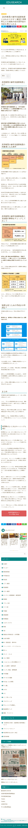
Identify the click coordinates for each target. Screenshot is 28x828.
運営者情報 (6, 736)
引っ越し (5, 685)
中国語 (5, 611)
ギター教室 (6, 591)
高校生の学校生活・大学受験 (11, 634)
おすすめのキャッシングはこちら (14, 513)
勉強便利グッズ (7, 709)
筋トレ (5, 650)
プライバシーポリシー (9, 728)
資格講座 (5, 615)
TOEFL (3, 801)
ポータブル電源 (7, 677)
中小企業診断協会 (6, 807)
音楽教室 (5, 587)
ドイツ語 (5, 607)
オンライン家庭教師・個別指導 (12, 595)
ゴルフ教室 (6, 658)
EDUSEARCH (14, 2)
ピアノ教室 (6, 583)
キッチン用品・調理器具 (10, 669)
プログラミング (7, 701)
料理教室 (5, 618)
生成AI (5, 564)
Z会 (4, 630)
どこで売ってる (7, 697)
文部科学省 (4, 804)
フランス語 (6, 603)
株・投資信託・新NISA (9, 642)
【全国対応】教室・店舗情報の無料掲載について (14, 723)
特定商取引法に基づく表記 (10, 732)
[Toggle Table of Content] (7, 76)
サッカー (5, 567)
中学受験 (5, 673)
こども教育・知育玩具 (9, 666)
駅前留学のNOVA (6, 790)
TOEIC (3, 799)
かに (4, 693)
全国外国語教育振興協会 (8, 793)
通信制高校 (6, 571)
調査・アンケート (8, 713)
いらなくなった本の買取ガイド (12, 662)
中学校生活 (6, 575)
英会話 (5, 579)
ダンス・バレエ (7, 654)
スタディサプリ (7, 622)
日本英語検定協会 (6, 796)
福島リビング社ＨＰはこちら (9, 779)
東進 (4, 626)
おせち (5, 689)
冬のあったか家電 (8, 681)
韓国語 (5, 599)
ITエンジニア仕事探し (9, 705)
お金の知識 (6, 638)
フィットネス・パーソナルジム (12, 646)
